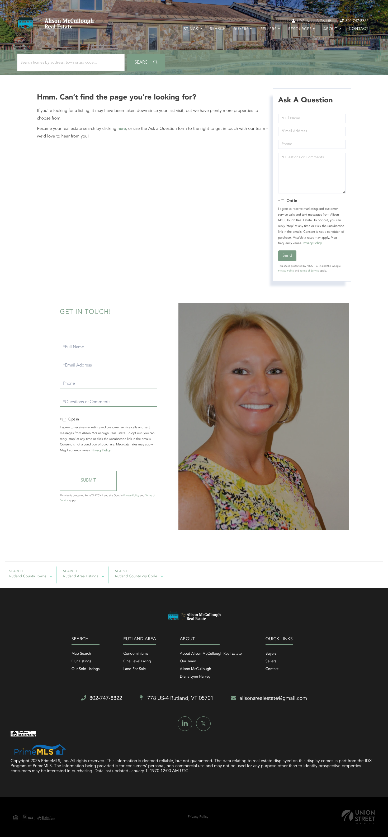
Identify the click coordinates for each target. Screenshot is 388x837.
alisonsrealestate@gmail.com (273, 698)
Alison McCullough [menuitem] (195, 669)
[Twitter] (203, 723)
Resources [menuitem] (300, 29)
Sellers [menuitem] (268, 29)
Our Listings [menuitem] (81, 661)
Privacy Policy (312, 243)
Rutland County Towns (27, 576)
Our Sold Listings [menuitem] (86, 669)
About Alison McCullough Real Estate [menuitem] (211, 654)
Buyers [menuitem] (241, 29)
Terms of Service (309, 271)
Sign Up (323, 21)
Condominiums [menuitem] (135, 654)
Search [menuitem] (218, 29)
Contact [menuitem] (358, 29)
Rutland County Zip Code (136, 576)
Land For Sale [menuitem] (134, 669)
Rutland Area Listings (80, 576)
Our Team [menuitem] (188, 661)
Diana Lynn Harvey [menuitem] (195, 677)
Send (287, 256)
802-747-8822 (356, 21)
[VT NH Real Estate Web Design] (358, 817)
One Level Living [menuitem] (137, 661)
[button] (146, 62)
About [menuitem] (330, 29)
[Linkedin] (185, 723)
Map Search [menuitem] (81, 654)
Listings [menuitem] (189, 29)
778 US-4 (180, 698)
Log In (302, 21)
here (121, 129)
